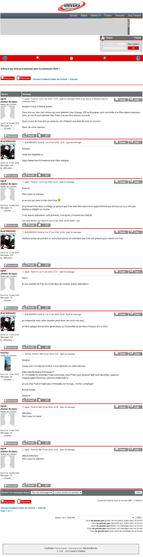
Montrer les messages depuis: (16, 492)
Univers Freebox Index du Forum (50, 79)
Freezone (119, 15)
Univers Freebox (77, 551)
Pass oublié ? (133, 44)
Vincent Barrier (90, 548)
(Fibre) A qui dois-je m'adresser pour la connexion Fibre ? (30, 68)
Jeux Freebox (134, 15)
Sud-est (74, 79)
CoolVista (49, 548)
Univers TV (96, 15)
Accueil (73, 15)
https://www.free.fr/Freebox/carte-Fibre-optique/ (45, 160)
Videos (84, 15)
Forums (108, 15)
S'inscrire (137, 38)
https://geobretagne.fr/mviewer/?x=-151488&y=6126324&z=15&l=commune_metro (46, 373)
